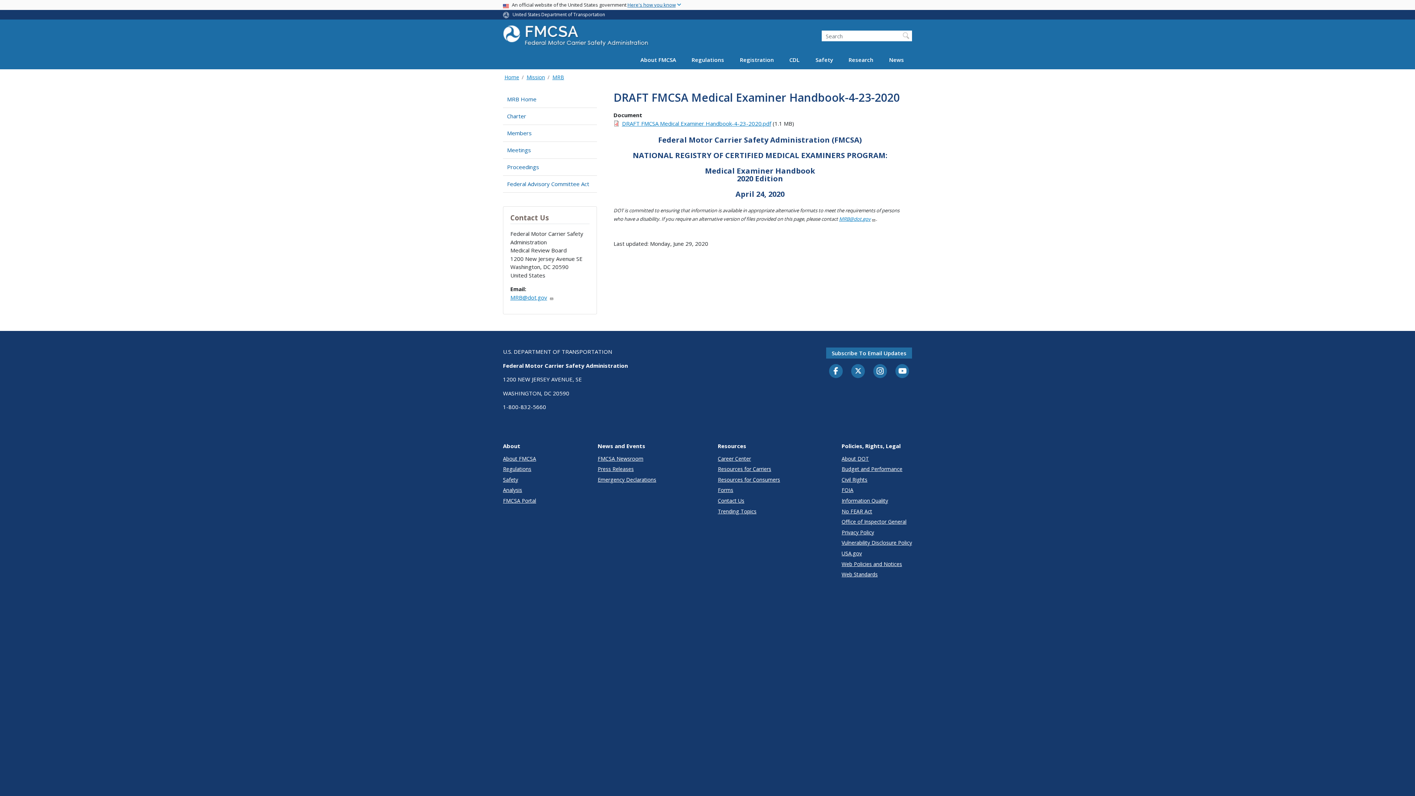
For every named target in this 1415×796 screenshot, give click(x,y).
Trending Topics (737, 511)
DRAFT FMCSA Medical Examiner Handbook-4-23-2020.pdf (696, 123)
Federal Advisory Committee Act (548, 184)
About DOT (855, 458)
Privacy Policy (858, 532)
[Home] (576, 37)
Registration (757, 59)
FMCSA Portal (519, 500)
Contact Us (731, 500)
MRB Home (522, 99)
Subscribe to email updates (869, 353)
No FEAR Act (857, 511)
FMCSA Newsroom (620, 458)
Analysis (512, 489)
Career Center (734, 458)
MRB (558, 77)
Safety (824, 59)
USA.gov (852, 553)
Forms (725, 489)
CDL (794, 59)
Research (861, 59)
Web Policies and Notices (872, 564)
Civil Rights (854, 479)
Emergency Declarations (627, 479)
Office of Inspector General (874, 521)
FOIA (847, 489)
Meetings (519, 150)
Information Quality (865, 500)
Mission (536, 77)
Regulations (708, 59)
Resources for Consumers (749, 479)
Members (519, 133)
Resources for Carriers (744, 468)
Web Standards (860, 574)
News (896, 59)
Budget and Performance (872, 468)
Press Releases (616, 468)
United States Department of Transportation (559, 14)
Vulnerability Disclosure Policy (877, 542)
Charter (516, 116)
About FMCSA (658, 59)
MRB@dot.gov (528, 297)
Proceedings (523, 167)
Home (511, 77)
